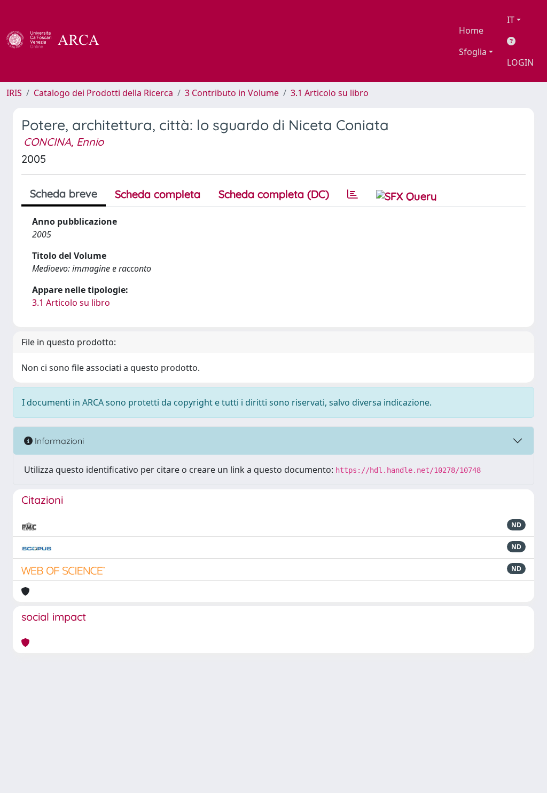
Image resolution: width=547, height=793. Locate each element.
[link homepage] (58, 41)
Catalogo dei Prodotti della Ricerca (103, 93)
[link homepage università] (128, 41)
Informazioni (58, 440)
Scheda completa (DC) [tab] (273, 194)
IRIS (14, 93)
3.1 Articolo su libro (330, 93)
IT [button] (510, 20)
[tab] (352, 194)
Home (471, 30)
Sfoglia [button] (473, 52)
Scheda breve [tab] (63, 193)
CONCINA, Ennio (64, 141)
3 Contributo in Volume (232, 93)
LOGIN (520, 62)
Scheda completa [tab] (157, 194)
